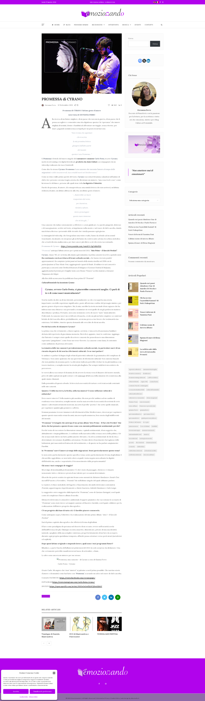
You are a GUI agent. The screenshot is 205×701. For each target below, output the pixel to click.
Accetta (16, 691)
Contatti (149, 25)
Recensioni (97, 25)
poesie (131, 442)
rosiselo (132, 446)
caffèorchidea (153, 377)
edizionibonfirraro (135, 394)
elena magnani (152, 398)
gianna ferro (133, 410)
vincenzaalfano (149, 455)
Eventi (138, 25)
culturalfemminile (153, 390)
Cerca (130, 38)
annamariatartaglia (150, 369)
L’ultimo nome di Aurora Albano (141, 239)
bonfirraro (147, 373)
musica (146, 434)
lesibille (154, 426)
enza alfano (133, 406)
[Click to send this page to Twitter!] (104, 597)
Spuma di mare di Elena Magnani (141, 243)
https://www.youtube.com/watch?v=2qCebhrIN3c (81, 246)
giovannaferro (134, 418)
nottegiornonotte (146, 438)
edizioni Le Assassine (136, 398)
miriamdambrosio (135, 434)
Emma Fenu (133, 402)
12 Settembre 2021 (65, 105)
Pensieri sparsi (81, 25)
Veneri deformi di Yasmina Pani (141, 234)
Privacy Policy (33, 696)
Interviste (113, 25)
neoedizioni (133, 438)
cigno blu (144, 381)
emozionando (145, 402)
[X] (144, 61)
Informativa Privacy (103, 698)
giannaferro (144, 410)
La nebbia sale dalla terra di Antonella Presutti (148, 352)
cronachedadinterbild (136, 390)
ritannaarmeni (151, 442)
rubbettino (141, 446)
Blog (68, 25)
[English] (154, 2)
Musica (125, 25)
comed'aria (154, 381)
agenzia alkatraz (135, 369)
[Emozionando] (102, 13)
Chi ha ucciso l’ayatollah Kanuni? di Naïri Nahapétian (149, 300)
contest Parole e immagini (138, 385)
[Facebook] (140, 61)
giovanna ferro (149, 414)
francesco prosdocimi (147, 406)
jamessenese (133, 426)
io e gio (146, 422)
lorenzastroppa (134, 430)
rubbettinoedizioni (135, 450)
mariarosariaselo (148, 430)
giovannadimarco (135, 414)
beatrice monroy (135, 373)
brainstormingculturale (137, 377)
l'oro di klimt (145, 426)
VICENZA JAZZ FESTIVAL (107, 634)
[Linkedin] (148, 61)
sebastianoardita (150, 450)
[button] (54, 673)
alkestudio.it (135, 698)
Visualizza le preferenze (42, 691)
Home (57, 25)
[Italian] (157, 2)
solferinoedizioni (135, 455)
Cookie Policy (24, 696)
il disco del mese (135, 422)
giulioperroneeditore (149, 418)
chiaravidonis (134, 381)
